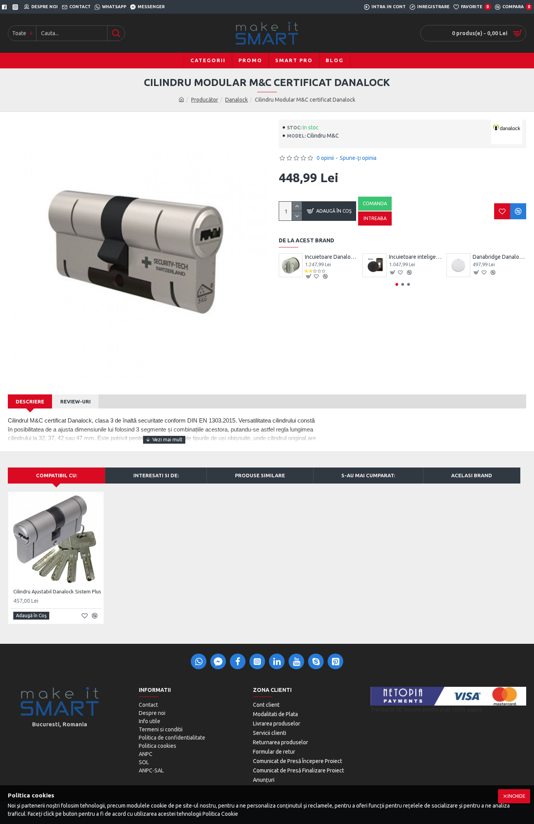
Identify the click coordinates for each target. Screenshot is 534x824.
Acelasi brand (471, 475)
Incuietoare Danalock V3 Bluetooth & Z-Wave (331, 257)
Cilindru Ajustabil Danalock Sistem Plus (57, 591)
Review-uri (75, 401)
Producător (204, 100)
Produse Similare (260, 475)
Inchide (516, 796)
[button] (396, 284)
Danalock (236, 100)
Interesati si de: (156, 475)
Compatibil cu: (56, 475)
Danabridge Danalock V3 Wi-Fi (499, 257)
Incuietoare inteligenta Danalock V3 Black (416, 257)
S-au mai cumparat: (368, 475)
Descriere (30, 401)
